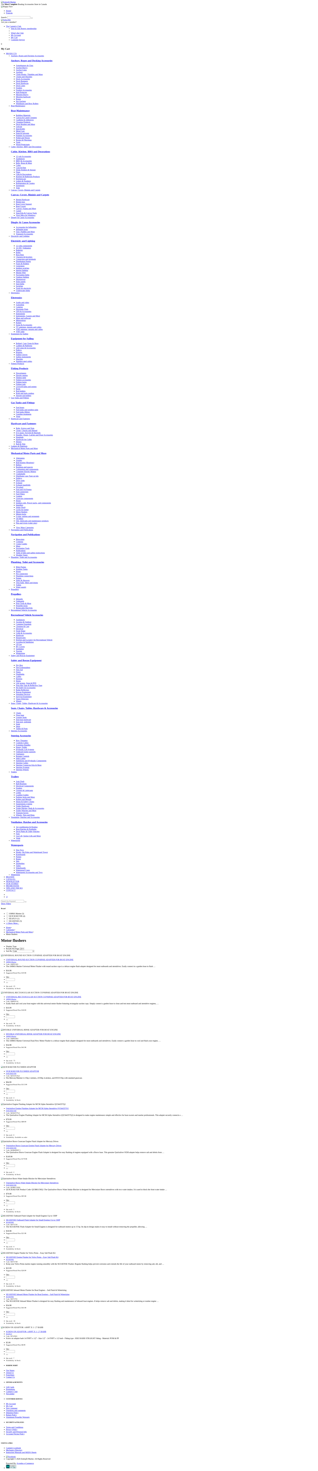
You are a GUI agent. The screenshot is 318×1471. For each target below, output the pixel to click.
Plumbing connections (24, 576)
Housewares (21, 638)
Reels (18, 389)
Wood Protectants (23, 144)
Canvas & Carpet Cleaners (26, 118)
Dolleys (19, 478)
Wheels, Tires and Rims (25, 815)
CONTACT (11, 890)
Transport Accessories (24, 234)
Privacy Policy (11, 1429)
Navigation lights (22, 275)
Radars (18, 323)
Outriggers (20, 754)
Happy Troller (21, 747)
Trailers (14, 772)
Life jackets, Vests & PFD (26, 683)
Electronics (15, 293)
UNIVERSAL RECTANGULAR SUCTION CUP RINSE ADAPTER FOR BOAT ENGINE (43, 997)
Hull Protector (21, 92)
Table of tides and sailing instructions (30, 553)
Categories (10, 930)
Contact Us (10, 1377)
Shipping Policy (12, 1413)
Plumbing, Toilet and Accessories (24, 557)
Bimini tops (20, 202)
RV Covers (20, 647)
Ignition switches (22, 268)
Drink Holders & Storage (26, 170)
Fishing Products (17, 364)
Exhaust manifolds (23, 485)
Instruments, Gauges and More (28, 316)
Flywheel (19, 487)
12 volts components (24, 246)
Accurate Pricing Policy (15, 1434)
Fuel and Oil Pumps (24, 489)
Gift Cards (10, 1387)
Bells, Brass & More (24, 163)
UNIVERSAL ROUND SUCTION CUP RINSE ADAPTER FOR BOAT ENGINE (39, 960)
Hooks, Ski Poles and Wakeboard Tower (32, 852)
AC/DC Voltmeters (23, 248)
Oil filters (19, 519)
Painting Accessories (24, 135)
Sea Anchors (21, 101)
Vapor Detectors (22, 699)
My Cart (14, 37)
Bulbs (18, 252)
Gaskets (19, 496)
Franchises (10, 1375)
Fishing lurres (21, 382)
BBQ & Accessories (24, 161)
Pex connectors (22, 574)
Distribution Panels (23, 261)
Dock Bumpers (22, 81)
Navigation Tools (22, 548)
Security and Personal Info (16, 1432)
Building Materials (23, 115)
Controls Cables (22, 743)
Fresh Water (20, 631)
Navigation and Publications (22, 530)
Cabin (18, 165)
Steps (18, 726)
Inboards (19, 599)
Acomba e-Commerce (25, 1463)
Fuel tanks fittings (23, 412)
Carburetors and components (27, 469)
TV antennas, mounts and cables (28, 327)
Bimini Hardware (23, 200)
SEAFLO (13, 919)
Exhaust (19, 483)
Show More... (12, 923)
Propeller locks (22, 606)
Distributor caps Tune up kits (27, 476)
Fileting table (21, 378)
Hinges (18, 442)
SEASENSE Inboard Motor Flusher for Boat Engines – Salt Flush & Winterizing (37, 1294)
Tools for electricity (23, 288)
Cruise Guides (21, 544)
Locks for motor (22, 510)
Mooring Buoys (22, 95)
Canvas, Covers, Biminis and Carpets (25, 190)
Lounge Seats (21, 717)
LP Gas (19, 644)
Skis (17, 861)
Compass (19, 542)
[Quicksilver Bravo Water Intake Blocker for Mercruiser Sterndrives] (28, 1179)
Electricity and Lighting (20, 236)
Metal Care (20, 131)
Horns (18, 681)
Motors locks (21, 514)
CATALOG (10, 879)
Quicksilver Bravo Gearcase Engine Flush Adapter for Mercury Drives (33, 1146)
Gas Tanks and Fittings (20, 398)
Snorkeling (20, 863)
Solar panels (20, 282)
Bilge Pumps (21, 567)
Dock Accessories (23, 79)
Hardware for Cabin (24, 439)
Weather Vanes (22, 555)
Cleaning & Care (22, 626)
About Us (10, 1373)
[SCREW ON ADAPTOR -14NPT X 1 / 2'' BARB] (22, 1327)
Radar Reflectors (22, 690)
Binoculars (20, 539)
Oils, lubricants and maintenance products (32, 521)
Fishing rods (21, 384)
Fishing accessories (23, 380)
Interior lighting (22, 270)
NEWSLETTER (12, 881)
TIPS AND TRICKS (14, 888)
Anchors (19, 72)
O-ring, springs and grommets (27, 516)
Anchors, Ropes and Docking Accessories (27, 56)
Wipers (18, 701)
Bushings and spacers (24, 467)
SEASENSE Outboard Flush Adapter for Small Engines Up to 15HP (33, 1220)
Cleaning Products (23, 122)
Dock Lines (20, 86)
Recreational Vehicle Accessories (24, 610)
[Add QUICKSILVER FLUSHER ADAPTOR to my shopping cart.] (7, 1094)
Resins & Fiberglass (24, 140)
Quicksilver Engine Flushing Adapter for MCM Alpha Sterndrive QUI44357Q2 (37, 1108)
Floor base (20, 715)
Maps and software (23, 318)
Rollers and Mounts (23, 799)
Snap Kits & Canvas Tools (26, 213)
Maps (18, 546)
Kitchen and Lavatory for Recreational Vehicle (34, 640)
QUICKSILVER (16, 916)
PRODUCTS (11, 54)
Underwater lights (23, 290)
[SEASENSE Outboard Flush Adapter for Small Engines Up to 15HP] (29, 1216)
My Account (16, 35)
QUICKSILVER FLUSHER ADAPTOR (22, 1071)
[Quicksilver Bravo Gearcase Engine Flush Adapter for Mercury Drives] (29, 1141)
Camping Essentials (23, 624)
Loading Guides (22, 795)
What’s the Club (17, 33)
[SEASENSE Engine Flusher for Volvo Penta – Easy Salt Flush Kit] (28, 1253)
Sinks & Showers (23, 580)
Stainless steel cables (24, 361)
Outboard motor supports (26, 752)
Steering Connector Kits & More (28, 765)
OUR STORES (12, 884)
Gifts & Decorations (24, 174)
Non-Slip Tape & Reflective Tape (29, 685)
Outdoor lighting (22, 277)
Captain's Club (12, 1392)
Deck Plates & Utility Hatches (28, 831)
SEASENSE (15, 921)
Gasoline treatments (23, 414)
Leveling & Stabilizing (25, 642)
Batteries (19, 250)
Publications (20, 551)
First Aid (19, 670)
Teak (18, 188)
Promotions (10, 1389)
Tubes (18, 866)
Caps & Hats (21, 168)
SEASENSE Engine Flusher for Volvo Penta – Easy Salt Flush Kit (32, 1257)
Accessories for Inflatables (26, 227)
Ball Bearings (21, 784)
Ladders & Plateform (19, 446)
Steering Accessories (19, 731)
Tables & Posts (22, 729)
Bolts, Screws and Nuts (25, 428)
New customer (11, 1408)
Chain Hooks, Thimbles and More (29, 74)
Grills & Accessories (24, 633)
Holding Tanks (22, 569)
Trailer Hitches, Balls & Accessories (30, 808)
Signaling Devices (23, 694)
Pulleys (19, 350)
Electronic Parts (22, 309)
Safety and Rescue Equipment (23, 656)
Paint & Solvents (22, 133)
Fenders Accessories (24, 90)
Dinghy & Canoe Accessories (22, 217)
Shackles (19, 359)
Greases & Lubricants (24, 790)
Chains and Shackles (24, 77)
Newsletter (10, 1394)
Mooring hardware (23, 97)
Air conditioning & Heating (27, 827)
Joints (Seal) (20, 507)
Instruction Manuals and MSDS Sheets (21, 1452)
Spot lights (20, 284)
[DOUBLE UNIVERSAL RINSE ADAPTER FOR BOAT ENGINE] (29, 1030)
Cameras (19, 307)
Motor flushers (21, 512)
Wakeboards (21, 868)
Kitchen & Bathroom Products (28, 177)
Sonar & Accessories (24, 325)
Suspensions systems (24, 804)
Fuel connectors (22, 492)
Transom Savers (22, 813)
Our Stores (10, 1370)
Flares (18, 672)
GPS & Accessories (23, 311)
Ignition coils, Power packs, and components (33, 503)
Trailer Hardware (22, 806)
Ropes (18, 99)
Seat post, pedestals (23, 722)
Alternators (20, 458)
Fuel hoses (20, 407)
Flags (18, 172)
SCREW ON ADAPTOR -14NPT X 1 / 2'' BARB (26, 1332)
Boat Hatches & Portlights (26, 829)
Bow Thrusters (22, 740)
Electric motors (22, 375)
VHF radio (20, 332)
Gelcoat (19, 127)
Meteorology (21, 320)
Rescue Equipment (23, 692)
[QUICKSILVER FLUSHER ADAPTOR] (18, 1067)
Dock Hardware (22, 83)
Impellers (19, 505)
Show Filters (6, 904)
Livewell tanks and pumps (26, 387)
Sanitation (20, 649)
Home (8, 11)
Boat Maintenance (18, 106)
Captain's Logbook (13, 1448)
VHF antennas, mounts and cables (29, 329)
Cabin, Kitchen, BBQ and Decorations (26, 147)
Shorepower (20, 279)
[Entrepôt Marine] (8, 2)
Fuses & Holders (22, 264)
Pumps (18, 578)
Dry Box (19, 665)
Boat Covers (21, 206)
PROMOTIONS (12, 886)
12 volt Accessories (23, 156)
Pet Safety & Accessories (26, 688)
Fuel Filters (20, 494)
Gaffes (18, 676)
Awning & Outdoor (23, 622)
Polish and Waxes (23, 138)
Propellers (15, 589)
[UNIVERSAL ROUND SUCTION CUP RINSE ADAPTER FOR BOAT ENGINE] (35, 955)
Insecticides (20, 129)
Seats (18, 724)
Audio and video (22, 302)
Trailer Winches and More (26, 811)
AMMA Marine (16, 914)
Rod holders (20, 391)
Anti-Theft (20, 781)
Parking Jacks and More (25, 797)
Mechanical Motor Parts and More (24, 448)
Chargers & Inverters (24, 257)
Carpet (18, 211)
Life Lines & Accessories (26, 348)
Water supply (21, 587)
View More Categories (25, 527)
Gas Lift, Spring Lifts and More (28, 836)
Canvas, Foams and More (26, 209)
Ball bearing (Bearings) (25, 463)
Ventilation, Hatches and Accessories (25, 817)
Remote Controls (22, 756)
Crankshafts (20, 474)
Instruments (20, 314)
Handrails (19, 437)
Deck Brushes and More (25, 124)
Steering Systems (22, 767)
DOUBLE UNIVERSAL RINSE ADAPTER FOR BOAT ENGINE (33, 1034)
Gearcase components (24, 498)
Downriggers (21, 373)
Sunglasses (20, 185)
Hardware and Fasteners (20, 419)
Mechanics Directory (14, 1450)
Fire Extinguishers (23, 667)
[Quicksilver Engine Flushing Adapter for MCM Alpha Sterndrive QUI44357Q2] (33, 1104)
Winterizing (20, 653)
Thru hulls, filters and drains (27, 583)
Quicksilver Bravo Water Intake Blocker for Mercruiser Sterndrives (32, 1183)
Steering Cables (22, 763)
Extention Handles (23, 745)
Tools (18, 142)
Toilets (18, 585)
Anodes (19, 460)
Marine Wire (21, 273)
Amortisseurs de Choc (24, 65)
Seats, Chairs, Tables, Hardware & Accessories (29, 703)
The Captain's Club (13, 26)
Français (9, 13)
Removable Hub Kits (24, 608)
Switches (19, 286)
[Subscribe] (6, 20)
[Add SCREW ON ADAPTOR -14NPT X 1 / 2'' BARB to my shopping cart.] (7, 1354)
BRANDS (10, 877)
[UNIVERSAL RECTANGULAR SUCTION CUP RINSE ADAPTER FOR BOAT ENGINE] (39, 993)
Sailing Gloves (21, 355)
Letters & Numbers (23, 181)
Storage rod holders (23, 395)
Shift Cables (20, 758)
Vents (18, 416)
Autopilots (20, 305)
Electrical (19, 629)
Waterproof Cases (23, 870)
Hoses (18, 501)
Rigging (19, 352)
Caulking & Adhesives (25, 120)
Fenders (19, 88)
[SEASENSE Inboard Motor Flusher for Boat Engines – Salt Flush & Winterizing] (33, 1290)
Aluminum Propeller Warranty (18, 1417)
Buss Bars (20, 255)
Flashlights (20, 674)
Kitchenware (21, 179)
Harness (19, 679)
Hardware (20, 635)
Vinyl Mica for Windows (25, 215)
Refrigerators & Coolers (25, 183)
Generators (20, 266)
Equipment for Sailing (19, 334)
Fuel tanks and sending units (27, 410)
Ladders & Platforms (24, 346)
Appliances (20, 159)
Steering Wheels (22, 770)
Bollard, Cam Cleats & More (27, 343)
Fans (18, 834)
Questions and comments (16, 1410)
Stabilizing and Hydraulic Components (31, 761)
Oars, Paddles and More (25, 232)
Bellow (19, 465)
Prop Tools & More (23, 603)
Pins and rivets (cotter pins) (26, 523)
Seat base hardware (23, 720)
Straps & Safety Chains (25, 802)
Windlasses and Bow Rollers (27, 104)
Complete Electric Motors (26, 472)
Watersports (15, 840)
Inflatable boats (22, 229)
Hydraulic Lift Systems (25, 749)
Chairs (18, 713)
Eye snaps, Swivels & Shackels (28, 433)
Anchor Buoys (21, 68)
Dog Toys (20, 850)
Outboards (20, 601)
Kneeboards (20, 854)
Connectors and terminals (26, 259)
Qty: (7, 977)
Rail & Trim (20, 444)
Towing (19, 651)
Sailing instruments (23, 357)
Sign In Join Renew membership (24, 28)
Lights (18, 793)
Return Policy (11, 1415)
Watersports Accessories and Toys (29, 872)
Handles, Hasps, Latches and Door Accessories (34, 435)
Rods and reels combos (25, 393)
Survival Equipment (24, 697)
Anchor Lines (21, 70)
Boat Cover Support (24, 204)
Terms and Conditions (14, 1427)
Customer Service (18, 40)
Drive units (20, 480)
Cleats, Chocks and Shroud (26, 430)
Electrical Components (25, 786)
